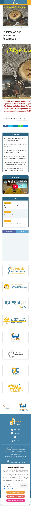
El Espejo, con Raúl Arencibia (12, 215)
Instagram (16, 433)
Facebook (17, 429)
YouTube (16, 440)
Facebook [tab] (9, 231)
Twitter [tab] (22, 231)
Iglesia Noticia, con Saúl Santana (13, 224)
